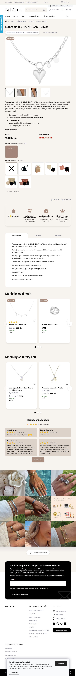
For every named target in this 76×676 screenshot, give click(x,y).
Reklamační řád (33, 637)
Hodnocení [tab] (58, 235)
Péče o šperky (33, 620)
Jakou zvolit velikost (35, 617)
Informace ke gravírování (36, 610)
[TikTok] (65, 623)
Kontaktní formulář (61, 630)
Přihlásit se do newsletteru (20, 594)
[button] (35, 347)
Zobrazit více (38, 460)
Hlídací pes (67, 199)
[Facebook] (54, 623)
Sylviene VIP (8, 2)
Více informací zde (38, 668)
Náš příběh (32, 614)
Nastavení (14, 673)
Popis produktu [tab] (16, 235)
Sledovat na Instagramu (40, 552)
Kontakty (31, 627)
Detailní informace (11, 129)
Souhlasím (61, 664)
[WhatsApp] (61, 623)
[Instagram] (57, 623)
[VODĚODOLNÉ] (21, 310)
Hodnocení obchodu (38, 420)
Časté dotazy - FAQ (10, 655)
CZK (65, 2)
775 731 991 (59, 615)
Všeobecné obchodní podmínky (38, 633)
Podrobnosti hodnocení (32, 32)
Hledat (44, 10)
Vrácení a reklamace (31, 2)
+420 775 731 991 (61, 618)
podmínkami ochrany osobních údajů (37, 588)
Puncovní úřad (33, 624)
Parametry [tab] (38, 235)
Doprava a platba (19, 2)
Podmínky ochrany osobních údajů (39, 630)
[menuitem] (8, 16)
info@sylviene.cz (61, 611)
